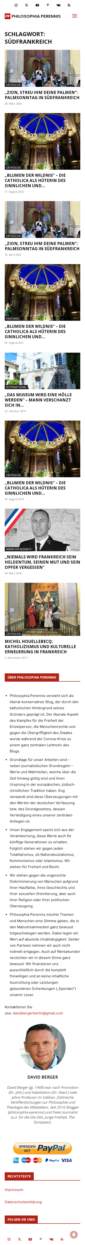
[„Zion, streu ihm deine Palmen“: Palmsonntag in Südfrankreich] (42, 68)
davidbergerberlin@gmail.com (38, 1013)
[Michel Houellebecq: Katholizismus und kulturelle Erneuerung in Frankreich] (42, 609)
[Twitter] (26, 5)
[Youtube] (37, 5)
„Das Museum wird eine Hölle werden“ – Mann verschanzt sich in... (38, 400)
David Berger (42, 1077)
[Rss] (69, 5)
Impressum (14, 1189)
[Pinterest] (48, 5)
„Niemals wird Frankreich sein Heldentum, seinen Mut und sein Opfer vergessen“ (42, 562)
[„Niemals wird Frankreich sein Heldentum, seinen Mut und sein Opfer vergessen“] (42, 530)
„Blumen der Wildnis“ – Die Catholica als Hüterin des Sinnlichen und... (35, 180)
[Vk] (58, 5)
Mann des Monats (18, 549)
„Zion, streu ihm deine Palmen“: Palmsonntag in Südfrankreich (42, 95)
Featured (12, 318)
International (16, 387)
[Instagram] (16, 5)
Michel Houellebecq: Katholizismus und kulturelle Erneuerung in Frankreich (40, 646)
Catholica (13, 84)
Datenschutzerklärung (23, 1202)
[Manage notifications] (74, 1234)
